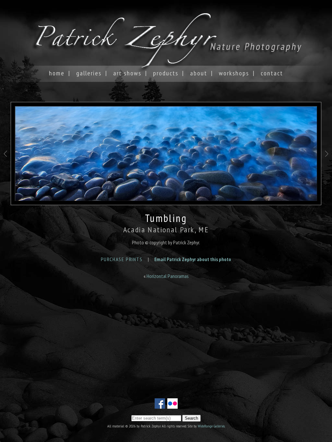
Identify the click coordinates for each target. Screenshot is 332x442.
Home (57, 73)
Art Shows (127, 73)
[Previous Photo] (5, 167)
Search (191, 418)
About (198, 73)
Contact (272, 73)
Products (165, 73)
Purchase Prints (122, 259)
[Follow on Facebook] (160, 405)
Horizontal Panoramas (168, 276)
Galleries (88, 73)
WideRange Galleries (211, 426)
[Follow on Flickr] (172, 405)
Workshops (234, 73)
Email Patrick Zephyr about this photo (192, 259)
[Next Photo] (326, 167)
